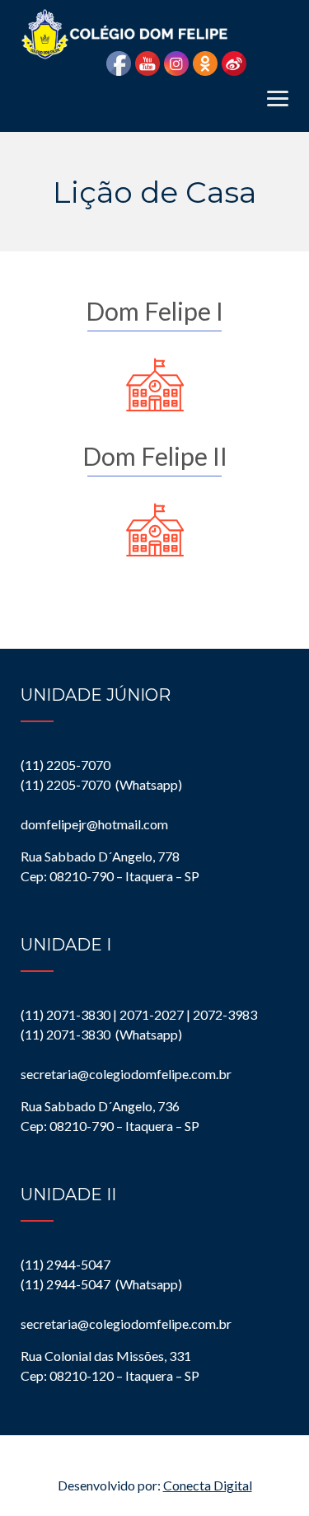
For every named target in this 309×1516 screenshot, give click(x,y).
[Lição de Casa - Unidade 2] (155, 529)
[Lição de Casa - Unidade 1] (155, 384)
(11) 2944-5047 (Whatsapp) (101, 1284)
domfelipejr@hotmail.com (94, 824)
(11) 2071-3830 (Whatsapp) (101, 1034)
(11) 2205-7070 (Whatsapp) (101, 784)
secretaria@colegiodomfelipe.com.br (126, 1074)
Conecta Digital (207, 1485)
